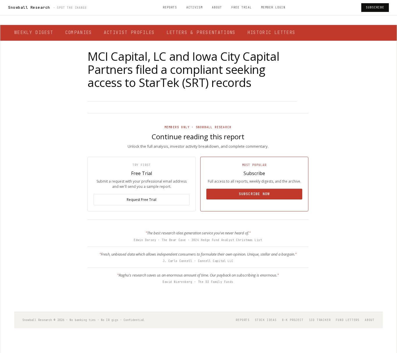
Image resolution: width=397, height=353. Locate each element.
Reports (170, 7)
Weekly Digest (33, 32)
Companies (78, 32)
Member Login (273, 7)
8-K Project (293, 320)
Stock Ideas (266, 320)
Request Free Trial (141, 199)
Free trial (241, 7)
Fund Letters (348, 320)
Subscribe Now (254, 194)
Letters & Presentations (201, 32)
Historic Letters (271, 32)
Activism (194, 7)
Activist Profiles (129, 32)
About (217, 7)
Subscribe (375, 7)
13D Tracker (320, 320)
